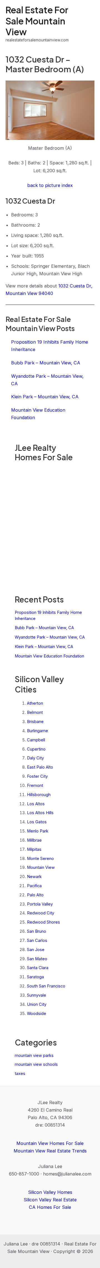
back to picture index (50, 185)
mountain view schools (36, 1064)
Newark (34, 876)
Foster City (37, 776)
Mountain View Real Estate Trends (50, 1151)
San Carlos (37, 940)
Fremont (35, 785)
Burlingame (37, 730)
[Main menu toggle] (88, 23)
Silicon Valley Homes (50, 1192)
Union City (36, 1004)
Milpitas (34, 849)
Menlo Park (37, 831)
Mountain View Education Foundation (49, 656)
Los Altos (36, 803)
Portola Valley (40, 904)
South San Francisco (46, 986)
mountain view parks (34, 1055)
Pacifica (34, 885)
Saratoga (35, 976)
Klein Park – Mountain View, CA (44, 646)
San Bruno (36, 931)
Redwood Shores (43, 922)
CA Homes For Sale (50, 1207)
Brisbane (35, 721)
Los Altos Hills (40, 812)
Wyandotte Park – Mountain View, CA (50, 637)
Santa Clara (37, 967)
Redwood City (40, 913)
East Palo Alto (40, 767)
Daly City (35, 758)
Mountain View (41, 867)
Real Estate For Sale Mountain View (37, 20)
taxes (20, 1073)
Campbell (36, 739)
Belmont (35, 712)
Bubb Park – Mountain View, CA (44, 627)
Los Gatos (37, 821)
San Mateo (37, 958)
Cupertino (36, 749)
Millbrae (34, 840)
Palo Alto (35, 894)
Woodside (36, 1013)
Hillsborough (39, 794)
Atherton (35, 703)
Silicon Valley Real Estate (50, 1199)
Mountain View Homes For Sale (50, 1143)
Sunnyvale (36, 995)
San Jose (35, 949)
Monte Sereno (40, 858)
